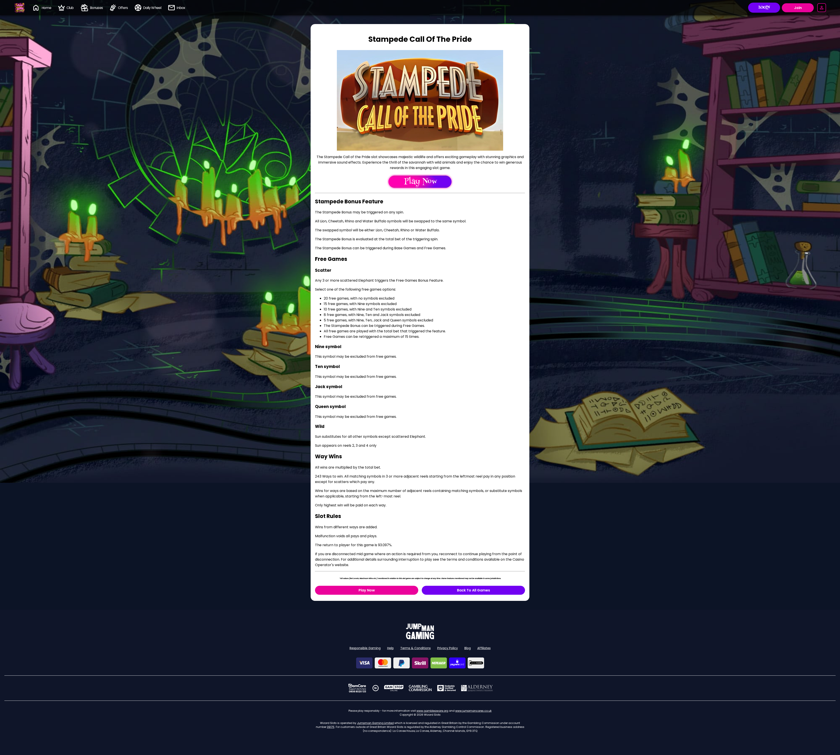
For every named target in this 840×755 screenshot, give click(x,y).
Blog (467, 648)
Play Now (367, 590)
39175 (330, 727)
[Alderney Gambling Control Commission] (477, 688)
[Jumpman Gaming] (420, 637)
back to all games (473, 590)
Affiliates (484, 648)
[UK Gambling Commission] (420, 688)
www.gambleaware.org (432, 711)
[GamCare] (357, 688)
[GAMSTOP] (394, 688)
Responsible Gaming (365, 648)
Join (798, 7)
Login (764, 7)
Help (390, 648)
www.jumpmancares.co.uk (473, 711)
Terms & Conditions (415, 648)
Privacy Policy (447, 648)
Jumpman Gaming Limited (375, 723)
